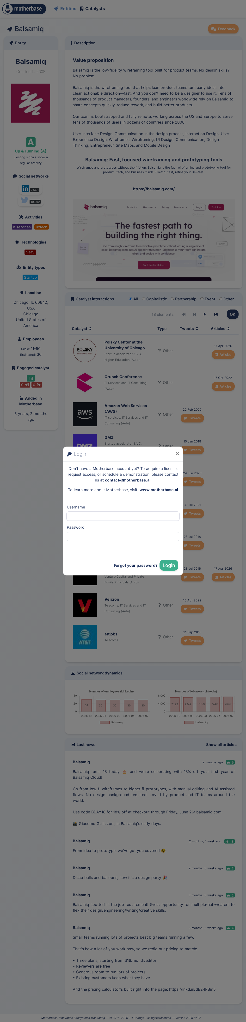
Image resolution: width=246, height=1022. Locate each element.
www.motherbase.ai (159, 489)
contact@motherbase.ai (127, 480)
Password (76, 527)
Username (76, 507)
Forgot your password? (136, 565)
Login (169, 565)
